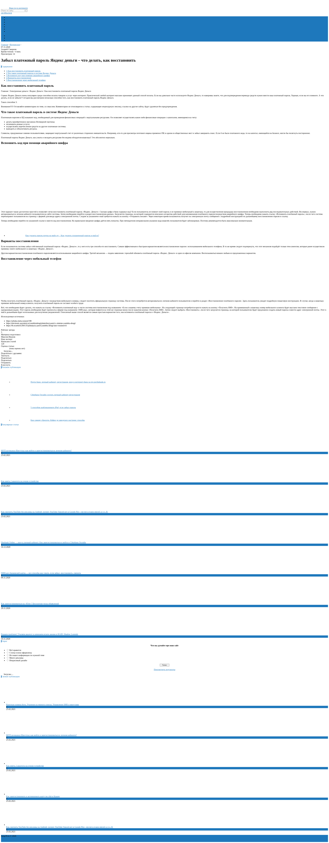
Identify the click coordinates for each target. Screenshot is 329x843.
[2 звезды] (3, 348)
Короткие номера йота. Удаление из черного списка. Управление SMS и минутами (42, 704)
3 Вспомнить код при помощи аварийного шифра (28, 75)
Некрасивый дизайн (18, 660)
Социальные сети (14, 29)
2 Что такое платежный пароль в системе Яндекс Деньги (31, 73)
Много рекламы (16, 658)
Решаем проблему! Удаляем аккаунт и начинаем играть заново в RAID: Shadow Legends (39, 634)
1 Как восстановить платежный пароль (23, 71)
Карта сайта (77, 836)
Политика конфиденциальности (31, 836)
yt (4, 13)
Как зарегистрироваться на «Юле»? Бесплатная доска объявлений (30, 604)
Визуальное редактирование (18, 40)
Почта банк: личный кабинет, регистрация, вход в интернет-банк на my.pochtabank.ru (68, 382)
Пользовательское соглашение (58, 836)
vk (11, 13)
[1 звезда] (2, 348)
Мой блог (10, 36)
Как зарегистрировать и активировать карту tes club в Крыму (33, 796)
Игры (8, 17)
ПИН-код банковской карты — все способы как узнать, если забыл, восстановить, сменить (41, 573)
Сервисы (10, 27)
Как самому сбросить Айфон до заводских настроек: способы (58, 420)
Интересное (11, 31)
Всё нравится (15, 650)
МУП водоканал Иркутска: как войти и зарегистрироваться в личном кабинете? (36, 450)
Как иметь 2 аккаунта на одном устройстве (20, 481)
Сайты (9, 24)
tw (7, 13)
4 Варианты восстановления (18, 78)
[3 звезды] (5, 348)
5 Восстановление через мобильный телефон (26, 80)
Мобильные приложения (17, 20)
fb (5, 13)
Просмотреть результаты (164, 669)
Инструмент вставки (15, 38)
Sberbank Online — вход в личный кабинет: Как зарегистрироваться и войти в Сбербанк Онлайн (43, 542)
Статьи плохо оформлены (20, 653)
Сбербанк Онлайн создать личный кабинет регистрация (55, 395)
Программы (11, 22)
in (9, 13)
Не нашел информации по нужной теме (26, 655)
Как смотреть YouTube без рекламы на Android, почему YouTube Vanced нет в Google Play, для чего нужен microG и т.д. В (54, 512)
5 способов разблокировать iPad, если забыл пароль (53, 407)
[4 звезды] (6, 348)
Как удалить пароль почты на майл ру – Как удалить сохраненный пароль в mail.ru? (62, 235)
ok (2, 13)
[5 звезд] (8, 348)
